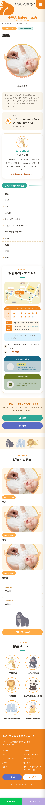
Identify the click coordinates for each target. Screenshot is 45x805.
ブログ (4, 754)
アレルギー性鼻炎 (13, 219)
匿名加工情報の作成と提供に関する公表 (32, 768)
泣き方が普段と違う (14, 231)
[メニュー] (40, 4)
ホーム (4, 24)
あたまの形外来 (33, 718)
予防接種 (12, 695)
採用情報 (27, 763)
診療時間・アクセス (31, 754)
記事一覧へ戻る (22, 632)
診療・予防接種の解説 (15, 24)
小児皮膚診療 (33, 673)
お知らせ (27, 750)
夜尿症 (8, 212)
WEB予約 (32, 777)
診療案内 (5, 750)
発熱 (7, 257)
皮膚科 (4, 763)
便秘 (7, 199)
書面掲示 (5, 767)
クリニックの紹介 (9, 758)
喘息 (7, 193)
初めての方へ (28, 758)
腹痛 (7, 250)
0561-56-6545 (13, 352)
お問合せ (22, 425)
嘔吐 (7, 244)
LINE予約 (22, 418)
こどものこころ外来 (33, 695)
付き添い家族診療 (12, 718)
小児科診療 (12, 673)
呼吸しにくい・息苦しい (16, 225)
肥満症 (8, 206)
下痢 (7, 238)
